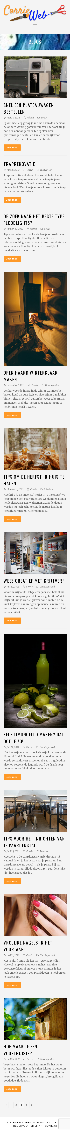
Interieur (48, 489)
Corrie (30, 169)
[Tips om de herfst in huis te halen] (35, 467)
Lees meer (12, 147)
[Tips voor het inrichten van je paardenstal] (35, 829)
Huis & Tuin (46, 169)
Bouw (44, 117)
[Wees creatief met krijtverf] (35, 572)
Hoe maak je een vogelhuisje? (20, 1050)
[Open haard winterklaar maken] (35, 363)
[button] (35, 26)
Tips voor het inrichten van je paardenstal (34, 842)
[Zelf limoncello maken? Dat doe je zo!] (35, 725)
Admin (30, 117)
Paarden (44, 851)
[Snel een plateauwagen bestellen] (35, 96)
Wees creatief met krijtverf (34, 580)
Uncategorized (52, 385)
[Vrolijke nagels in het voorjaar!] (35, 933)
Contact (51, 1126)
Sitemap (36, 1126)
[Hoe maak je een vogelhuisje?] (35, 1037)
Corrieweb (30, 1122)
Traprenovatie (19, 164)
